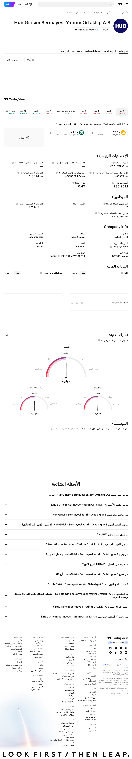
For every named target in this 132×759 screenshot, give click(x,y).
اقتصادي (92, 692)
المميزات (70, 640)
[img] (76, 30)
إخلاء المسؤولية (68, 726)
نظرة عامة (70, 657)
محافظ (93, 708)
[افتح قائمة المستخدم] (19, 4)
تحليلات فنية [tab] (77, 51)
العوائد (93, 695)
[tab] (83, 273)
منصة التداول (17, 654)
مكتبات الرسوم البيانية (13, 643)
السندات (92, 656)
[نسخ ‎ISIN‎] (59, 256)
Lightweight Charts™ (13, 646)
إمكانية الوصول (68, 734)
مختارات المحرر (37, 671)
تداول (41, 665)
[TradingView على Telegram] (121, 652)
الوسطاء (71, 660)
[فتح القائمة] (126, 4)
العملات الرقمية (90, 659)
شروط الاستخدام (67, 723)
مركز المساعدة (68, 696)
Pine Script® (90, 720)
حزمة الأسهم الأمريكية (65, 679)
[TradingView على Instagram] (110, 648)
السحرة (40, 684)
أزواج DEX (92, 665)
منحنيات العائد (90, 711)
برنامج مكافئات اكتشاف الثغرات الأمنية (62, 741)
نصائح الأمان (69, 737)
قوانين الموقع (38, 654)
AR (26, 4)
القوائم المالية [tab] (110, 51)
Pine (94, 668)
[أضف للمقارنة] (92, 133)
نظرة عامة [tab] (123, 51)
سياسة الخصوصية (67, 729)
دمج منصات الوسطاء (14, 665)
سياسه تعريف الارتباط (65, 731)
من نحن (71, 687)
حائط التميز (39, 645)
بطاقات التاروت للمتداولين (64, 712)
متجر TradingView (67, 709)
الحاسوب (92, 730)
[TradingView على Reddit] (110, 652)
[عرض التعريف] (113, 163)
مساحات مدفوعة (36, 689)
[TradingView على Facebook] (121, 648)
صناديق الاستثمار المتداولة (89, 652)
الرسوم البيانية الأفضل (87, 640)
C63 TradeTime (67, 715)
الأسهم (93, 648)
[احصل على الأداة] (28, 60)
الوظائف (71, 698)
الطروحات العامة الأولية (87, 700)
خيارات (93, 714)
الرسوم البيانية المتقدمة (16, 650)
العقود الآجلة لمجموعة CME (63, 673)
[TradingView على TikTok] (116, 652)
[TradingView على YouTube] (116, 648)
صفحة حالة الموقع (67, 745)
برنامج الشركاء (16, 668)
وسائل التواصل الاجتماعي (37, 641)
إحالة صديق (38, 648)
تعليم (41, 668)
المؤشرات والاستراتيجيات (37, 680)
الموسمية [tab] (65, 51)
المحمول (92, 728)
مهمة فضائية (69, 690)
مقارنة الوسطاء (68, 663)
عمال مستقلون (37, 687)
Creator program (36, 651)
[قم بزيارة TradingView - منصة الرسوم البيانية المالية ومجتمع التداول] (14, 99)
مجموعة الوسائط (67, 701)
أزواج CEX (92, 662)
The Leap (70, 665)
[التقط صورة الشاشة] (34, 60)
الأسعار (71, 643)
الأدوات (19, 640)
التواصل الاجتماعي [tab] (93, 51)
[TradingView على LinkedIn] (126, 652)
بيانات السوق (69, 646)
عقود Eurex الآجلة (67, 676)
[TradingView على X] (126, 648)
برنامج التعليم (17, 671)
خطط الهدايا (69, 649)
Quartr (123, 690)
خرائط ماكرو (91, 717)
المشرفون (39, 657)
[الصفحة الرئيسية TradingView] (120, 4)
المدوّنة (71, 693)
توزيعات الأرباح (90, 697)
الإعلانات (18, 662)
